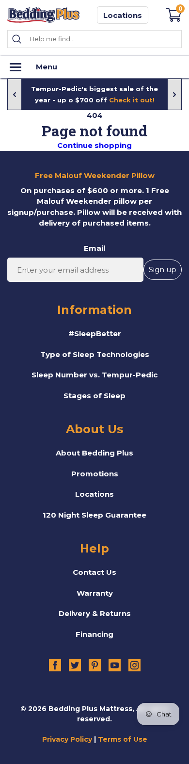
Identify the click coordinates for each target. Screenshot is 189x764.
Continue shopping (94, 145)
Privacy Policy (67, 739)
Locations (122, 15)
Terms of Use (122, 739)
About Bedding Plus (94, 452)
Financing (94, 634)
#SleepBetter (94, 333)
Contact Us (94, 572)
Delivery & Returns (95, 613)
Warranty (95, 593)
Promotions (94, 473)
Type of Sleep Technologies (94, 354)
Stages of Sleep (94, 395)
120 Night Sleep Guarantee (94, 515)
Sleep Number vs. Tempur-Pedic (95, 374)
